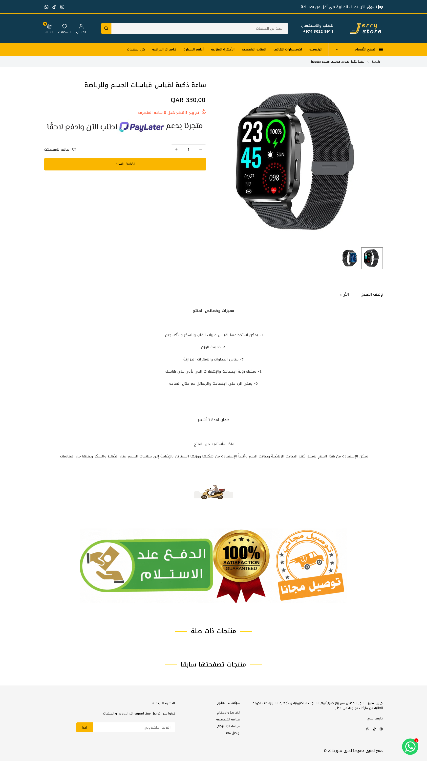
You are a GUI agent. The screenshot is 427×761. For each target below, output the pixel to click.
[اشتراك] (84, 727)
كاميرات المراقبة (164, 49)
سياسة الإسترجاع (228, 726)
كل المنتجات (136, 49)
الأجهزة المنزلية (223, 49)
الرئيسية (315, 49)
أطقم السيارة (194, 49)
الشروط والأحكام (228, 712)
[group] (300, 162)
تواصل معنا (232, 733)
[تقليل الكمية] (201, 149)
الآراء (344, 294)
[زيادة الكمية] (176, 149)
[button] (49, 28)
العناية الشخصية (254, 49)
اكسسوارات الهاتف (288, 49)
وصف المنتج (372, 294)
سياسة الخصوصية (228, 719)
